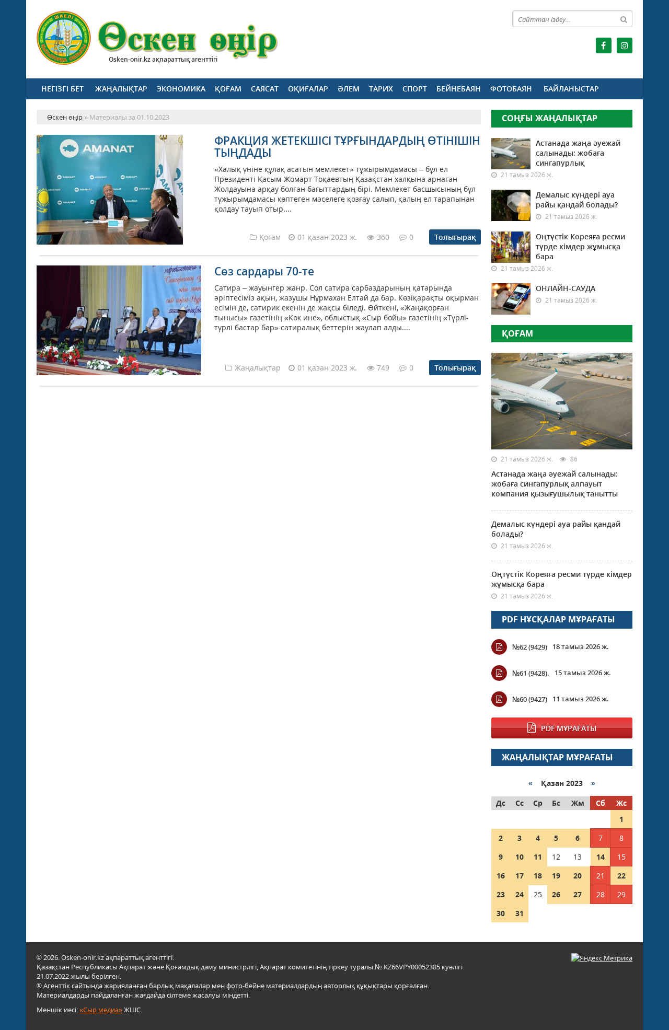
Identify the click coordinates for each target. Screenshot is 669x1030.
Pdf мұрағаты (568, 728)
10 (519, 857)
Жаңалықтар (121, 89)
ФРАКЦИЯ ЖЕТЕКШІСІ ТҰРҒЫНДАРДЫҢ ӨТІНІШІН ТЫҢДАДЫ (347, 146)
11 (538, 857)
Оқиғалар (308, 89)
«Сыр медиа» (100, 1009)
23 (501, 894)
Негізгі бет (62, 89)
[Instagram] (624, 45)
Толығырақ (455, 237)
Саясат (265, 89)
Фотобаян (511, 89)
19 (556, 876)
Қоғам (228, 89)
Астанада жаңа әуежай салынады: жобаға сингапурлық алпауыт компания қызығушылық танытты (554, 484)
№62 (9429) (529, 647)
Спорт (414, 89)
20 (577, 876)
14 (600, 857)
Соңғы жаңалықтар (549, 118)
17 (519, 876)
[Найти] (624, 19)
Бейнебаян (458, 89)
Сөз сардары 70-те (264, 271)
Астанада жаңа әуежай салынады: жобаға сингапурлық (578, 153)
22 (621, 876)
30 (501, 913)
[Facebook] (604, 45)
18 (538, 876)
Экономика (181, 89)
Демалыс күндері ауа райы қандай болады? (577, 200)
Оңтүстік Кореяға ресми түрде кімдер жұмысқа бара (580, 246)
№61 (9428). (530, 673)
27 (577, 894)
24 (519, 894)
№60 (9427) (529, 699)
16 (501, 876)
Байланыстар (571, 89)
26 (556, 894)
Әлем (349, 89)
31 (519, 913)
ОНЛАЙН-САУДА (565, 288)
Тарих (381, 89)
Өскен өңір (158, 37)
